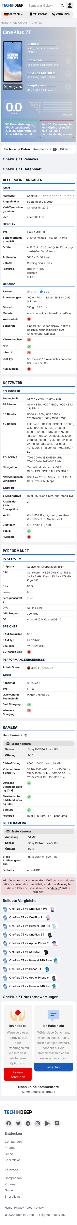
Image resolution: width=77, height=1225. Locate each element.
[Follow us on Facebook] (8, 1123)
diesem (55, 888)
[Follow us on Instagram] (37, 1123)
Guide (9, 1154)
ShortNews (13, 1160)
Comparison (13, 1141)
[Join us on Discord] (57, 1123)
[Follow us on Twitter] (18, 1123)
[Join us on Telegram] (28, 1123)
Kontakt (39, 1207)
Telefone (40, 14)
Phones (10, 1148)
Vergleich (63, 14)
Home (8, 1207)
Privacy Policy (23, 1207)
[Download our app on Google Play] (47, 1123)
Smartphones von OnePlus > (58, 195)
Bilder (64, 149)
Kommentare (44, 149)
